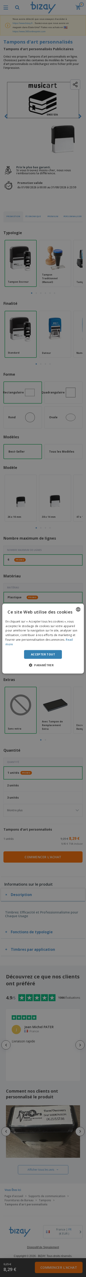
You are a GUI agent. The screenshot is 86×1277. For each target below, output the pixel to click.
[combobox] (78, 609)
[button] (43, 665)
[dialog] (43, 638)
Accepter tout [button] (43, 654)
